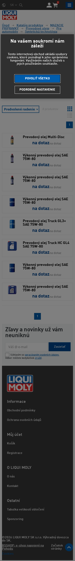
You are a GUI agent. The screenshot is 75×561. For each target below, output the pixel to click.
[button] (37, 79)
